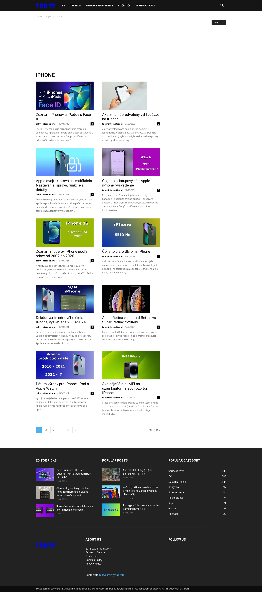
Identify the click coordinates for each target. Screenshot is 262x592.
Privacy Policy (93, 563)
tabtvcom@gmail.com (112, 574)
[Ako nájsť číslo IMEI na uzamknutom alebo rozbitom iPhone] (131, 365)
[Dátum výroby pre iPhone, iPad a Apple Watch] (65, 365)
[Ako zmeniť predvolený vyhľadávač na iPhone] (131, 96)
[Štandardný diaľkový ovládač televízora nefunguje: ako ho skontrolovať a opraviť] (45, 492)
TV (63, 5)
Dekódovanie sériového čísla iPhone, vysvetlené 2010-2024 (61, 320)
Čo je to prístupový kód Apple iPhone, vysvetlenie (126, 183)
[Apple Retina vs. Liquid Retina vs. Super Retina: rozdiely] (131, 299)
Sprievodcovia (145, 5)
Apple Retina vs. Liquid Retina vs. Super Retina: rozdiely (129, 320)
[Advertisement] (131, 45)
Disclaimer (92, 556)
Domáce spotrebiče (99, 5)
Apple (48, 16)
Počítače (124, 5)
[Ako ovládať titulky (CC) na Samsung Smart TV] (111, 474)
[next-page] (75, 430)
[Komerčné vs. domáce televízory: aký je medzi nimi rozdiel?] (45, 510)
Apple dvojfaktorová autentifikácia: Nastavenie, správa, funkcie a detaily (64, 185)
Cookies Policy (94, 559)
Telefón (75, 5)
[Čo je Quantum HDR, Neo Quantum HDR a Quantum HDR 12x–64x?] (45, 474)
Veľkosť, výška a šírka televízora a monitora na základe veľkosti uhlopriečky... (140, 491)
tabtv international (46, 123)
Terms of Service (95, 552)
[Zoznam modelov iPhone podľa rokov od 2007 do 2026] (65, 232)
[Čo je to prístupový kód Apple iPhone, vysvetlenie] (131, 162)
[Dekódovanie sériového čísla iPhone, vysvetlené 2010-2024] (65, 299)
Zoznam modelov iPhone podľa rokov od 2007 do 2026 (62, 253)
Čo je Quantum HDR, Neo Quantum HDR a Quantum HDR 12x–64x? (73, 474)
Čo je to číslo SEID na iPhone (126, 251)
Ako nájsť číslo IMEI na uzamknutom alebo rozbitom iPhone (125, 388)
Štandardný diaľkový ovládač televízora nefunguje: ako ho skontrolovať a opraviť (72, 492)
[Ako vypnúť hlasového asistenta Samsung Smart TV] (111, 509)
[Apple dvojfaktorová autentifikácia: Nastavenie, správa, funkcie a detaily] (65, 162)
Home (39, 16)
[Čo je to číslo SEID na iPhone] (131, 232)
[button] (222, 5)
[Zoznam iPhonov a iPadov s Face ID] (65, 96)
